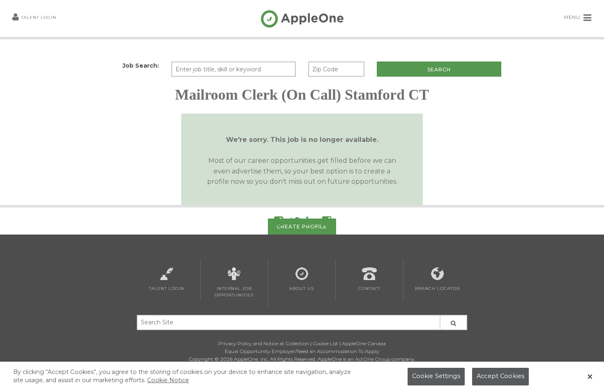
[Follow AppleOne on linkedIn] (310, 222)
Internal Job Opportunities (234, 292)
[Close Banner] (590, 377)
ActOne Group (372, 359)
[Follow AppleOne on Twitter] (295, 222)
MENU (573, 17)
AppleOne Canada (364, 343)
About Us (301, 288)
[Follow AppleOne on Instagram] (326, 222)
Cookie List (325, 343)
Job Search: (140, 65)
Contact (369, 288)
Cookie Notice (168, 380)
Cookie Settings (436, 376)
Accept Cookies (500, 376)
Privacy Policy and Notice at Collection (263, 343)
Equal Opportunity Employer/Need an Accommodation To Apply (302, 351)
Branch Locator (437, 288)
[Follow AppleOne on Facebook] (278, 222)
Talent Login (38, 17)
